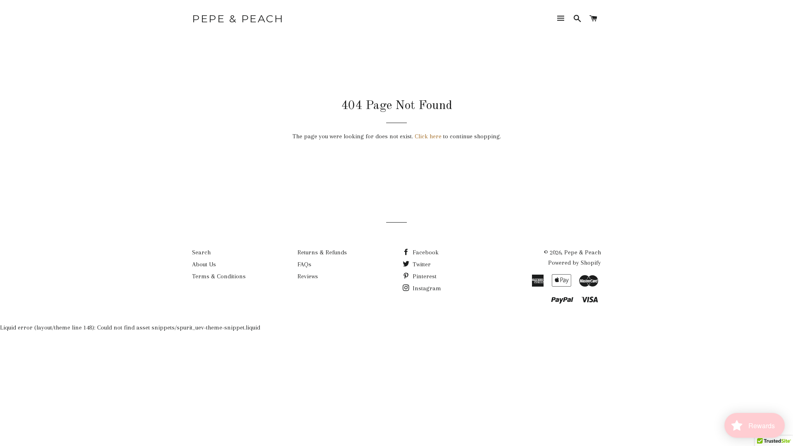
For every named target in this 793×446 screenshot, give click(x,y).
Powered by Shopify (574, 262)
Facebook (425, 252)
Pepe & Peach (238, 18)
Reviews (307, 276)
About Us (204, 264)
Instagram (426, 288)
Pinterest (424, 276)
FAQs (304, 264)
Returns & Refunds (322, 252)
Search (201, 252)
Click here (428, 136)
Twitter (421, 264)
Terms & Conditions (219, 276)
